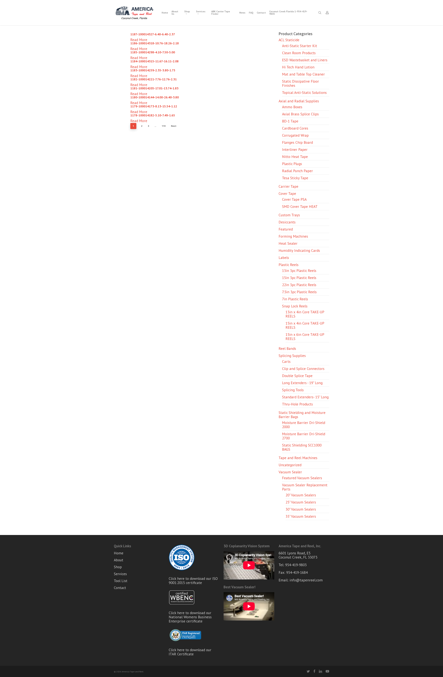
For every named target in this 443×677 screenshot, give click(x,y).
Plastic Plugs (292, 163)
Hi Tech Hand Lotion (298, 67)
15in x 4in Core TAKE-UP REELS (305, 325)
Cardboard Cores (295, 128)
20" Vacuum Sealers (301, 495)
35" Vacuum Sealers (301, 516)
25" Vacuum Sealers (301, 502)
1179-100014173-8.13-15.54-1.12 (153, 106)
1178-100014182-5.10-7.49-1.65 (152, 115)
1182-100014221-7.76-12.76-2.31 (153, 79)
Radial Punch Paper (297, 171)
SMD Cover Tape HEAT (300, 206)
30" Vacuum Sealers (301, 509)
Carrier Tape (288, 186)
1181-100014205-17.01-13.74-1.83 (154, 88)
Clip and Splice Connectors (303, 368)
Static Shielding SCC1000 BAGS (302, 447)
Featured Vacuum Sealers (302, 478)
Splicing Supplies (292, 355)
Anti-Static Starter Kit (299, 45)
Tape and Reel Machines (298, 457)
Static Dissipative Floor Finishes (300, 83)
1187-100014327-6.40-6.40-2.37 (152, 34)
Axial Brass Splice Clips (300, 114)
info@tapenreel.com (306, 580)
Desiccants (287, 222)
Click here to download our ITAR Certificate (190, 652)
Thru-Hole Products (297, 404)
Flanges (297, 142)
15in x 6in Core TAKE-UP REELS (305, 336)
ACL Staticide (289, 40)
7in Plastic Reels (295, 299)
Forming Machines (293, 236)
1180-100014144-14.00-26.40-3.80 (154, 97)
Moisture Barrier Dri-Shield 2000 (303, 424)
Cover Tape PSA (294, 199)
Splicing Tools (293, 390)
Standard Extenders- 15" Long (305, 397)
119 (163, 126)
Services (120, 574)
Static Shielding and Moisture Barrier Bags (302, 414)
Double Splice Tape (297, 375)
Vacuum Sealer (290, 472)
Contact (120, 587)
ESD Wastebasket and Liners (304, 60)
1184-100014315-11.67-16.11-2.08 (154, 61)
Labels (284, 257)
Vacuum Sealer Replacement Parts (304, 487)
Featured (286, 229)
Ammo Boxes (292, 107)
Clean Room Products (299, 53)
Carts (286, 361)
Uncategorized (290, 465)
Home (118, 553)
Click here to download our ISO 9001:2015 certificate (193, 580)
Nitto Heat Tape (295, 156)
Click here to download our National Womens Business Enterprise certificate (190, 616)
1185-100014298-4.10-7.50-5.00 (152, 52)
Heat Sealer (288, 243)
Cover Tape (287, 193)
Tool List (120, 580)
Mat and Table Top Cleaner (303, 74)
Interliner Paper (295, 149)
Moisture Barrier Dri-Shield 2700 (303, 436)
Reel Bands (287, 348)
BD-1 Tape (290, 121)
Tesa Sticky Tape (295, 178)
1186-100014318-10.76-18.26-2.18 (154, 43)
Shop (118, 567)
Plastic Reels (289, 264)
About (118, 560)
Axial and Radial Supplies (299, 101)
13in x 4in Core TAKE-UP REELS (305, 314)
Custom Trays (289, 215)
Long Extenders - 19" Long (302, 382)
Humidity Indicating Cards (299, 250)
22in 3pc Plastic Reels (299, 284)
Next (173, 126)
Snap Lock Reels (295, 306)
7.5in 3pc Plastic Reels (299, 292)
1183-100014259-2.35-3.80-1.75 (152, 70)
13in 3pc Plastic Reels (299, 270)
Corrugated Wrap (295, 135)
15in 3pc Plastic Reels (299, 277)
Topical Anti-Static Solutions (304, 92)
